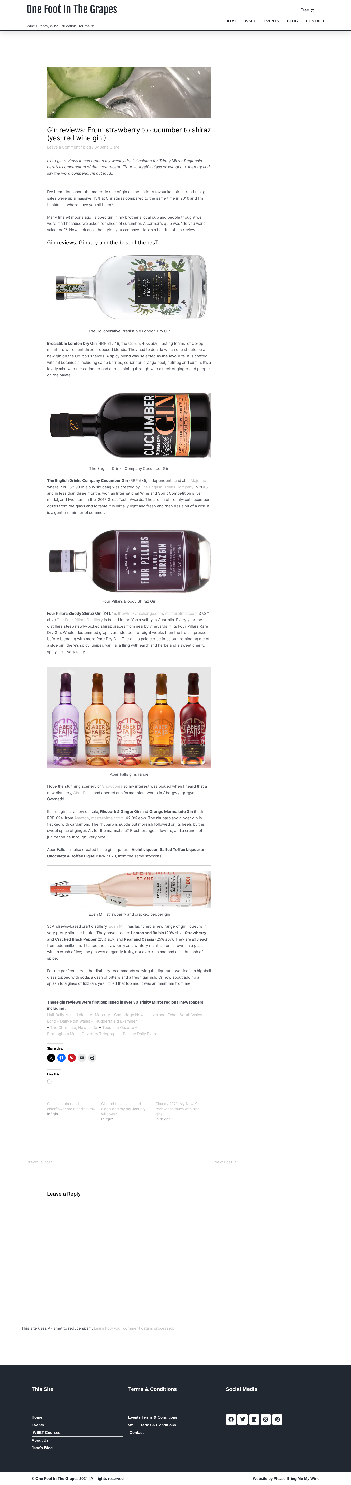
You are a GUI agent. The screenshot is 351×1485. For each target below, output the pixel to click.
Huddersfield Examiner (116, 1021)
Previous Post (37, 1161)
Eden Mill (117, 926)
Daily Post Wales (75, 1021)
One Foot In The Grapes (71, 9)
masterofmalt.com (181, 613)
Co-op (134, 343)
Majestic (198, 480)
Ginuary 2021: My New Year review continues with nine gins (178, 1108)
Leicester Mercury (93, 1014)
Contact (315, 21)
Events (271, 21)
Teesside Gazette (118, 1027)
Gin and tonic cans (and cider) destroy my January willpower (123, 1108)
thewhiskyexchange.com (140, 613)
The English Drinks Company (167, 487)
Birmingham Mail (62, 1033)
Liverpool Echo (164, 1014)
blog (87, 147)
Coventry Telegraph (100, 1033)
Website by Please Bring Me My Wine (286, 1478)
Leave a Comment (63, 147)
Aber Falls (82, 792)
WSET (250, 21)
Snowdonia (112, 786)
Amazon (81, 817)
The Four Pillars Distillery (80, 619)
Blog (292, 21)
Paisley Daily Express (143, 1033)
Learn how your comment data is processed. (134, 1328)
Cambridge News (129, 1014)
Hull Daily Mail (60, 1014)
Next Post (225, 1161)
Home (231, 21)
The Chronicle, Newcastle (74, 1027)
